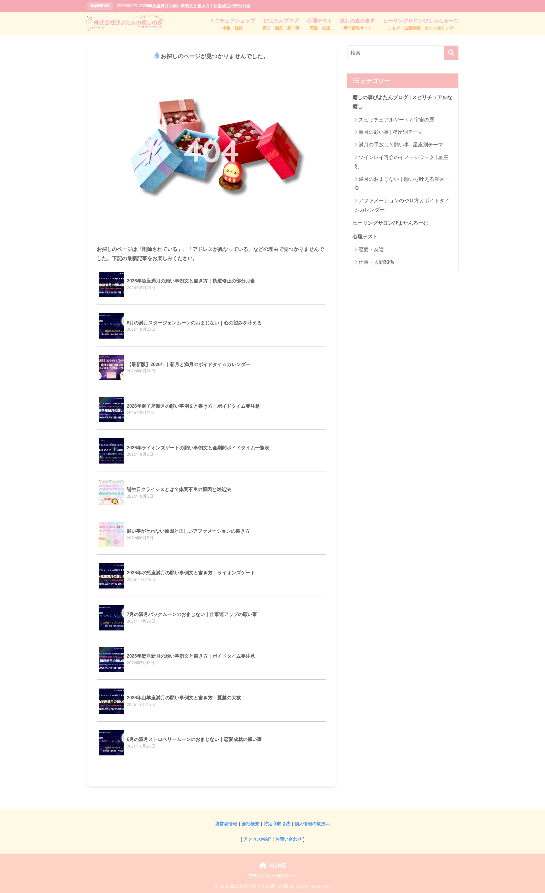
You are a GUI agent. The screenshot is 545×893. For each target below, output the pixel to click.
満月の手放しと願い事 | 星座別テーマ (401, 144)
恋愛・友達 (371, 249)
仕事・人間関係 (376, 262)
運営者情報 (226, 823)
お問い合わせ (288, 839)
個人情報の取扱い (312, 823)
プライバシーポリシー (271, 875)
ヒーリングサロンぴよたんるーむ (390, 223)
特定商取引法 (277, 823)
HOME (276, 865)
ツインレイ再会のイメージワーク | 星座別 (401, 162)
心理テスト (365, 236)
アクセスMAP (257, 839)
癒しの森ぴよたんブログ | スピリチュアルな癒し (402, 101)
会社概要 (250, 823)
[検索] (451, 53)
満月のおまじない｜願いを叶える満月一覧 (402, 183)
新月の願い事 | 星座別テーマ (391, 132)
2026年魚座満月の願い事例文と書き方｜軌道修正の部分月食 (184, 5)
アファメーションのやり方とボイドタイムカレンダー (402, 205)
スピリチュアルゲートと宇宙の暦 (396, 119)
